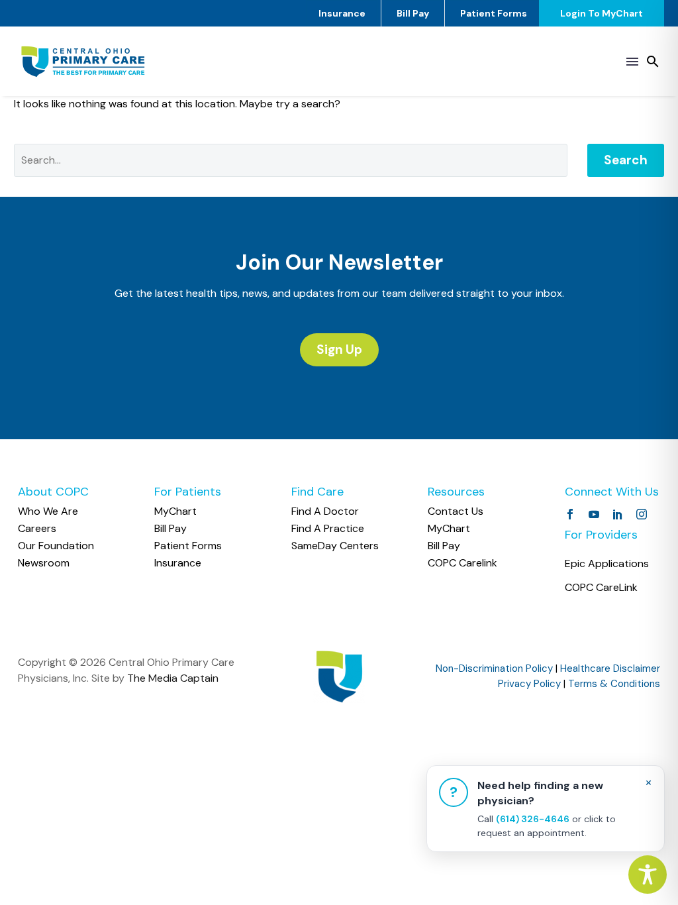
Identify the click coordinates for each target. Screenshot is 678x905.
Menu (632, 62)
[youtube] (594, 514)
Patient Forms (493, 13)
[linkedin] (617, 514)
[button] (653, 62)
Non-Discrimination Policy (494, 668)
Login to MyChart (601, 13)
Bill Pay (413, 13)
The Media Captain (172, 678)
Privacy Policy (529, 683)
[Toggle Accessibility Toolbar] (647, 874)
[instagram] (641, 514)
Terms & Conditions (614, 683)
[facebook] (570, 514)
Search (626, 160)
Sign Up (339, 349)
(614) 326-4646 (532, 819)
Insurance (341, 13)
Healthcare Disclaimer (610, 668)
